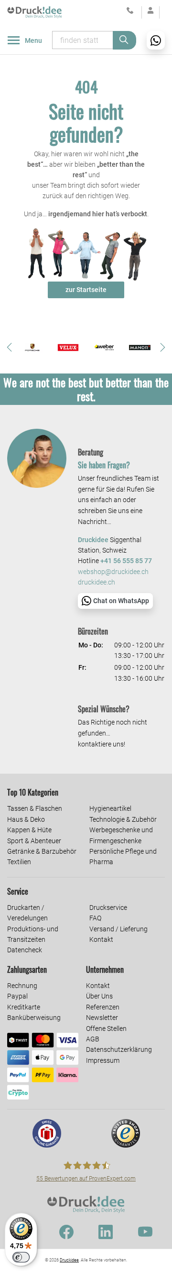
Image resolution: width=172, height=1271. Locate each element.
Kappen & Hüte (29, 830)
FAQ (95, 918)
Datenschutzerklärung (119, 1049)
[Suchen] (124, 40)
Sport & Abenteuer (34, 841)
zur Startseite (86, 289)
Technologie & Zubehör (123, 819)
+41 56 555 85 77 (126, 561)
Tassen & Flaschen (34, 808)
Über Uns (99, 996)
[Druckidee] (34, 12)
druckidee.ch (96, 582)
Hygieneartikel (110, 808)
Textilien (19, 862)
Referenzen (102, 1007)
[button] (9, 347)
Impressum (102, 1060)
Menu (33, 40)
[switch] (21, 1257)
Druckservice (108, 907)
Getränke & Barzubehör (41, 851)
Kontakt (101, 939)
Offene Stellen (106, 1028)
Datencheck (24, 950)
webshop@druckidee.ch (113, 572)
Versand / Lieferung (118, 929)
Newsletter (102, 1017)
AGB (92, 1039)
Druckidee (69, 1260)
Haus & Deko (26, 819)
